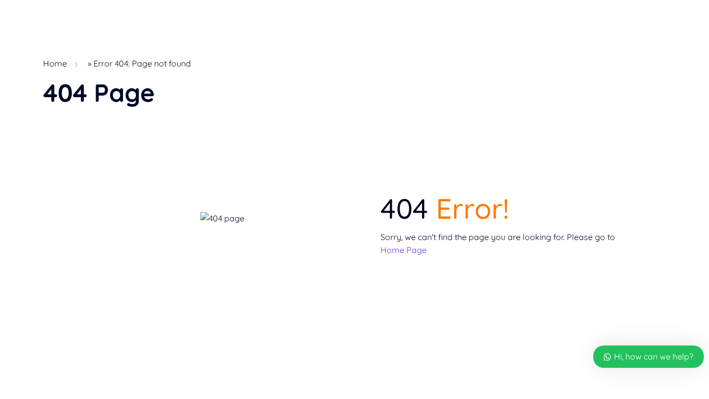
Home (55, 63)
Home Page (403, 250)
